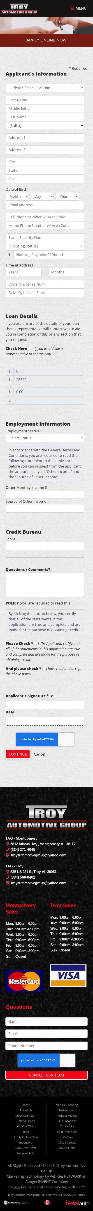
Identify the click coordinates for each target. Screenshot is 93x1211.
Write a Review (67, 1116)
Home (26, 1105)
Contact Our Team (46, 1075)
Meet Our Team (25, 1116)
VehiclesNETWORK (65, 1176)
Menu (81, 8)
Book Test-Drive (26, 1148)
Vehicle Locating (67, 1105)
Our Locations (67, 1121)
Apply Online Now (26, 1137)
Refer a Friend (26, 1121)
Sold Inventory (67, 1132)
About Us (26, 1110)
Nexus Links (67, 1148)
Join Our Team (25, 1126)
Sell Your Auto (25, 1153)
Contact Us (67, 1126)
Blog (26, 1132)
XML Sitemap (67, 1142)
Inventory (26, 1142)
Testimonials (67, 1110)
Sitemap (67, 1137)
